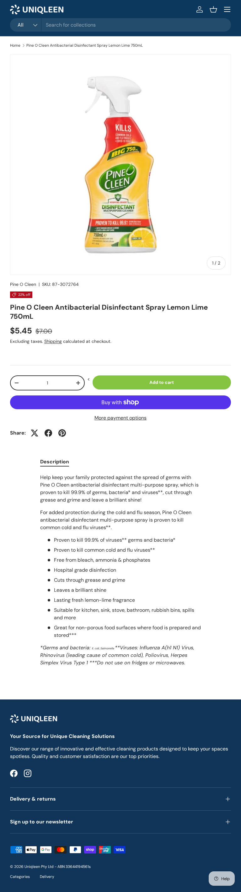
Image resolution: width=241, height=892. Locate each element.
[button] (213, 9)
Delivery (47, 876)
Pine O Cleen (23, 284)
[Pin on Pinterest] (62, 433)
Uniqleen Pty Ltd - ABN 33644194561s (57, 866)
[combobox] (120, 25)
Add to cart (161, 382)
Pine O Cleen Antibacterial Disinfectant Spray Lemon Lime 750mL (84, 45)
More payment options (120, 418)
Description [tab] (54, 461)
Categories (20, 876)
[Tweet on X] (34, 433)
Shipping (53, 341)
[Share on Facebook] (48, 433)
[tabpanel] (120, 573)
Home (15, 45)
